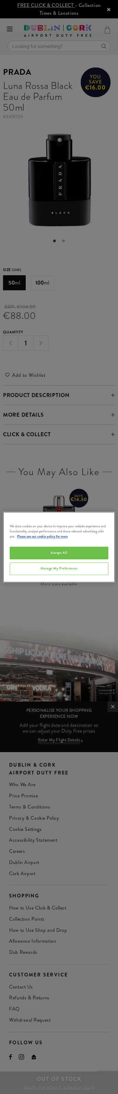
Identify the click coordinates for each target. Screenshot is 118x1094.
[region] (59, 547)
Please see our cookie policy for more (42, 536)
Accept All (59, 552)
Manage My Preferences (59, 568)
